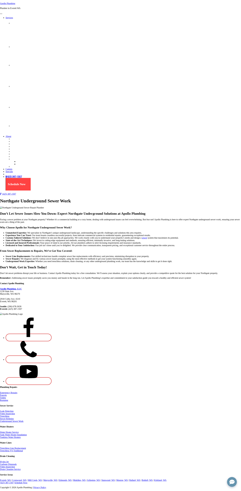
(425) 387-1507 (14, 177)
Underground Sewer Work (23, 81)
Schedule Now (17, 184)
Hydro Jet (15, 55)
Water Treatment (19, 126)
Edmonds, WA (65, 480)
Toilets (14, 36)
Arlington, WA (93, 480)
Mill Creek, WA (35, 480)
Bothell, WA (147, 480)
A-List (14, 139)
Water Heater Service (9, 432)
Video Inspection (18, 60)
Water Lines (17, 107)
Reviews (15, 159)
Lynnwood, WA (19, 480)
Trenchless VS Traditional (22, 115)
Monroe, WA (122, 480)
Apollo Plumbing (7, 3)
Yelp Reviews (23, 164)
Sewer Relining (18, 78)
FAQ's (14, 166)
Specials (14, 156)
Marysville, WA (50, 480)
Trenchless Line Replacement (24, 113)
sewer (144, 238)
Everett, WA (5, 480)
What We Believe (19, 144)
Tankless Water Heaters (21, 102)
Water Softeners (18, 134)
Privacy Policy (39, 487)
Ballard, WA (134, 480)
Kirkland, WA (160, 480)
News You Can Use (20, 151)
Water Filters (16, 131)
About (8, 136)
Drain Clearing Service (21, 52)
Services (9, 17)
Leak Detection (18, 71)
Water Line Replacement (22, 118)
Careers (9, 169)
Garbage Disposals (19, 57)
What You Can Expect (21, 146)
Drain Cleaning (18, 47)
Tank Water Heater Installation (24, 99)
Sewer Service (17, 65)
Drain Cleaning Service (10, 469)
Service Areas (17, 149)
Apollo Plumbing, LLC (11, 289)
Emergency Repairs (19, 31)
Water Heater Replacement (23, 97)
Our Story (15, 141)
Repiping (15, 39)
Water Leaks (16, 41)
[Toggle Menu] (1, 13)
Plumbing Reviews (25, 161)
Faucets (14, 34)
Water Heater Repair (20, 94)
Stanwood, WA (108, 480)
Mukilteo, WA (79, 480)
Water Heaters (18, 86)
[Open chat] (232, 482)
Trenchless (16, 76)
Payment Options (18, 154)
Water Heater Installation (22, 92)
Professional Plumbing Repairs (24, 29)
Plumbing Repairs (19, 23)
